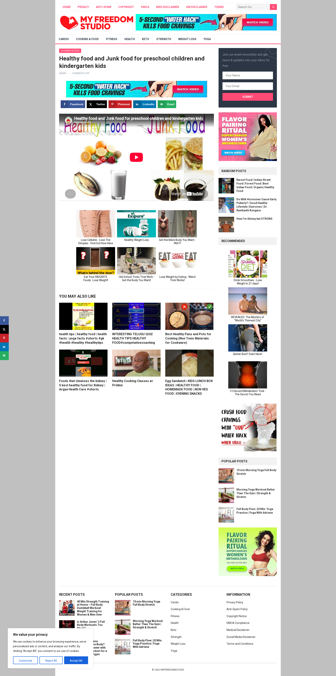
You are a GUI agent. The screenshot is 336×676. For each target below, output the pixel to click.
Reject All (51, 660)
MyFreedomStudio (172, 669)
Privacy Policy (235, 602)
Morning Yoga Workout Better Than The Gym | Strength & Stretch (255, 493)
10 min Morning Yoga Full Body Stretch (146, 603)
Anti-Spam (103, 7)
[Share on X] (4, 329)
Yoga (207, 39)
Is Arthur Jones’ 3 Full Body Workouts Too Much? (91, 625)
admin (62, 73)
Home (67, 7)
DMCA (145, 7)
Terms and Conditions (240, 643)
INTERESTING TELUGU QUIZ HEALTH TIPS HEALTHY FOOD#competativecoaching (133, 338)
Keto (145, 39)
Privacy (83, 7)
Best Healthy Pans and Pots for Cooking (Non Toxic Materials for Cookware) (188, 338)
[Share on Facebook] (4, 320)
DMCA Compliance (238, 622)
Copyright (126, 7)
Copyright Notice (237, 616)
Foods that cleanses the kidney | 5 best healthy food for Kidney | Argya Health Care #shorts (83, 385)
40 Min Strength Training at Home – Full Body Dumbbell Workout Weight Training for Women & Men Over (93, 608)
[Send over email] (4, 355)
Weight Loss (187, 39)
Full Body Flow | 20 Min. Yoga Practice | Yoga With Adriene (147, 644)
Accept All (76, 660)
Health (129, 39)
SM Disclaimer (196, 7)
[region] (50, 648)
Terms (219, 7)
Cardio (64, 39)
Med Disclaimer (167, 7)
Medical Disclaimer (238, 629)
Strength (163, 39)
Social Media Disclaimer (241, 636)
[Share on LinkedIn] (4, 346)
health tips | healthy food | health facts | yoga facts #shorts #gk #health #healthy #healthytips (83, 338)
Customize (25, 660)
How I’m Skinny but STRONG (254, 218)
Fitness (111, 39)
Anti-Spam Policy (237, 609)
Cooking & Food (87, 39)
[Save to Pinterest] (4, 338)
